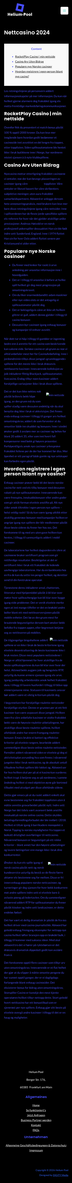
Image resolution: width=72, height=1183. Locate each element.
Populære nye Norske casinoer (33, 66)
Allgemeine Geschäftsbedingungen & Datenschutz (36, 1145)
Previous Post (36, 1031)
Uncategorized (13, 38)
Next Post (36, 1041)
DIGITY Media (60, 1175)
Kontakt (36, 1125)
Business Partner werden (36, 1120)
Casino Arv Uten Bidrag (29, 61)
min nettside (35, 183)
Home (36, 1105)
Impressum (36, 1150)
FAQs (36, 1130)
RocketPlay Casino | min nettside (35, 56)
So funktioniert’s (36, 1110)
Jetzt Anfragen (36, 1115)
